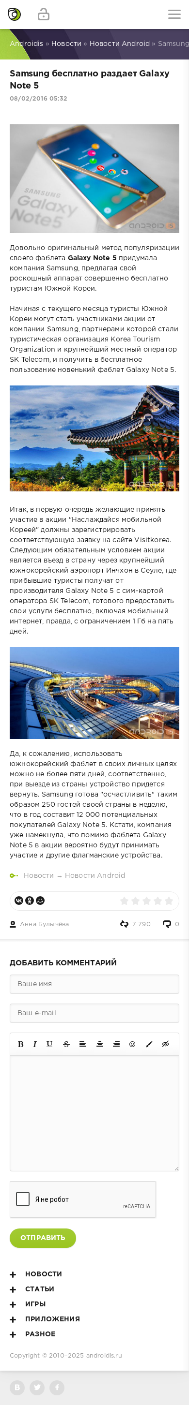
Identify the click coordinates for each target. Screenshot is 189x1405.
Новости (39, 876)
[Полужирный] (20, 1044)
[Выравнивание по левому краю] (83, 1044)
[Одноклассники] (29, 900)
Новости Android (95, 876)
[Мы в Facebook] (56, 1387)
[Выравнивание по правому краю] (116, 1044)
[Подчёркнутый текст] (50, 1044)
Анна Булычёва (44, 924)
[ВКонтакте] (19, 900)
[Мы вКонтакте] (17, 1387)
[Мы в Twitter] (37, 1387)
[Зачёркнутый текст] (66, 1044)
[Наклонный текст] (35, 1044)
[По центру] (100, 1044)
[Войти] (43, 14)
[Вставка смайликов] (133, 1044)
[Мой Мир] (40, 900)
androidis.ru (104, 1356)
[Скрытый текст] (166, 1044)
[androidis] (14, 14)
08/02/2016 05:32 (38, 99)
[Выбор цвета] (149, 1044)
